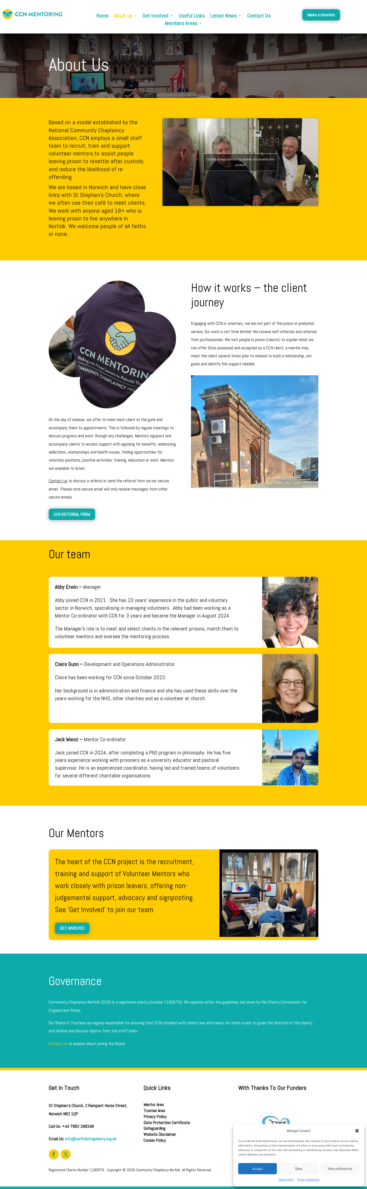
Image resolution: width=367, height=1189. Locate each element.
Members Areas (181, 23)
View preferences (340, 1168)
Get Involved (155, 16)
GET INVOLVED (72, 928)
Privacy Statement (308, 1180)
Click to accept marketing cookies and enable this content (240, 162)
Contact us (58, 1043)
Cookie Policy (286, 1180)
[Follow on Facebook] (54, 1154)
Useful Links (192, 16)
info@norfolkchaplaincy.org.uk (91, 1139)
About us (123, 16)
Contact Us (259, 16)
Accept (257, 1168)
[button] (357, 1130)
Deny (298, 1168)
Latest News (223, 16)
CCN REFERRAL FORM (72, 514)
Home (102, 16)
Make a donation (321, 14)
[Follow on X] (66, 1154)
